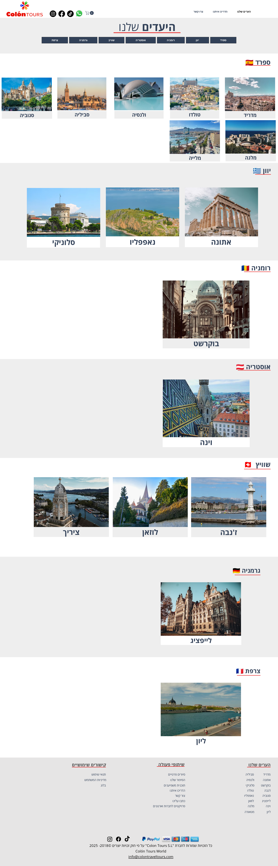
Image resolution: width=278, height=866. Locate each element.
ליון (201, 740)
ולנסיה (139, 114)
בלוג (103, 785)
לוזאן (150, 532)
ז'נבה (228, 532)
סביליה (82, 114)
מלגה (251, 157)
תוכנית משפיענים (174, 785)
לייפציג (201, 640)
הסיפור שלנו (177, 780)
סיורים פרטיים (176, 774)
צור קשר (180, 796)
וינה (206, 442)
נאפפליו (142, 242)
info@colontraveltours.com (150, 856)
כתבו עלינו (178, 801)
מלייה (195, 158)
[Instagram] (53, 13)
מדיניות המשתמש (95, 780)
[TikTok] (70, 13)
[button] (90, 13)
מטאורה (249, 812)
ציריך (71, 532)
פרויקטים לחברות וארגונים (169, 806)
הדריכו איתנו (177, 790)
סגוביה (27, 115)
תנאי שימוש (99, 774)
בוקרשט (206, 343)
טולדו (194, 114)
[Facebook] (61, 13)
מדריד (250, 115)
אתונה (221, 242)
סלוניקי (63, 242)
